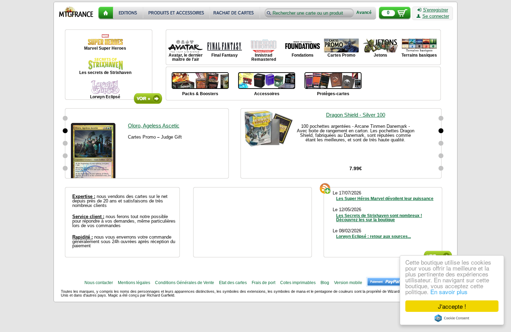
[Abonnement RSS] (325, 188)
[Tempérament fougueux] (65, 131)
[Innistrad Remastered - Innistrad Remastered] (263, 45)
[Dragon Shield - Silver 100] (441, 131)
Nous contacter (98, 282)
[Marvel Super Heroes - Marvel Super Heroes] (105, 38)
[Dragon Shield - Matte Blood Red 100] (441, 118)
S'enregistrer (435, 10)
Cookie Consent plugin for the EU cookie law (452, 318)
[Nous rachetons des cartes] (235, 13)
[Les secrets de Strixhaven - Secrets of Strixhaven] (105, 63)
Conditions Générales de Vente (184, 282)
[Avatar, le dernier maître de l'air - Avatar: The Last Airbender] (185, 45)
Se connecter (435, 16)
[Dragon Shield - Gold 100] (441, 156)
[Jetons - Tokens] (380, 45)
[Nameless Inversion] (65, 156)
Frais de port (263, 282)
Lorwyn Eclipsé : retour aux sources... (373, 236)
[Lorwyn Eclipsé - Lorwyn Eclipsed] (105, 87)
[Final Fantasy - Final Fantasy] (224, 45)
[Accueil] (105, 13)
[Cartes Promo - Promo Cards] (341, 45)
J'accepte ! (452, 306)
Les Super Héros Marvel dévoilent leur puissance (384, 199)
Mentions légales (134, 282)
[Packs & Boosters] (200, 80)
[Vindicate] (65, 118)
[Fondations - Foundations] (302, 45)
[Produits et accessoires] (176, 13)
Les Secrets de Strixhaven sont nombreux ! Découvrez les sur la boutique (379, 218)
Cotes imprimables (298, 282)
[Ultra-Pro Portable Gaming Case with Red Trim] (441, 168)
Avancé (364, 13)
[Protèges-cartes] (333, 80)
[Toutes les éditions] (128, 13)
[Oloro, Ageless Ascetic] (65, 143)
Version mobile (348, 282)
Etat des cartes (233, 282)
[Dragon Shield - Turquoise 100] (441, 143)
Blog (325, 282)
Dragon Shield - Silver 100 (355, 115)
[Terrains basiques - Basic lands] (419, 45)
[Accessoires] (266, 80)
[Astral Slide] (65, 168)
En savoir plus (449, 291)
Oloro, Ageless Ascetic (153, 115)
